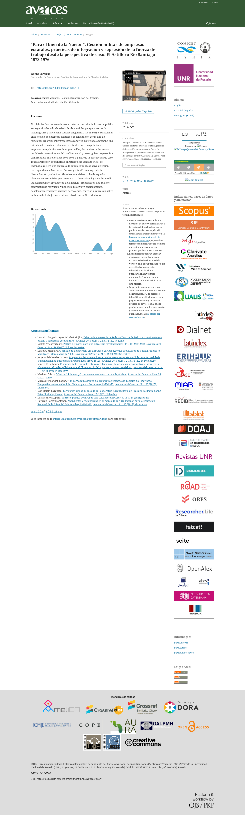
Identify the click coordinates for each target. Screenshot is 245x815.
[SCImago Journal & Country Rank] (194, 149)
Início (34, 34)
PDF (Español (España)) (139, 111)
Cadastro (203, 2)
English (178, 105)
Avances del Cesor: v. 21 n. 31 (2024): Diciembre (103, 354)
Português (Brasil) (184, 115)
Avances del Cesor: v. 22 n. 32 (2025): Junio (100, 340)
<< (32, 411)
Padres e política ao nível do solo (80, 397)
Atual (29, 23)
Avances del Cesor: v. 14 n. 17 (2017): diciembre (90, 394)
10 (55, 411)
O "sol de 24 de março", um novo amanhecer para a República (91, 374)
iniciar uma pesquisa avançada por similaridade (80, 418)
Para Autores (181, 647)
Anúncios (72, 23)
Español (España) (184, 110)
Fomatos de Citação (135, 165)
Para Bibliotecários (184, 652)
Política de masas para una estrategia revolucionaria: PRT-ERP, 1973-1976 (104, 344)
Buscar (212, 23)
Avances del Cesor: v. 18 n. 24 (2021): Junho (124, 397)
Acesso (215, 2)
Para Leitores (181, 642)
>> (61, 411)
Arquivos (42, 23)
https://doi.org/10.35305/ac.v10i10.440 (58, 88)
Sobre (56, 23)
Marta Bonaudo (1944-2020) (98, 23)
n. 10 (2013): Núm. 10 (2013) (68, 34)
